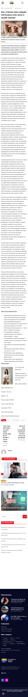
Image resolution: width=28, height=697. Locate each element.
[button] (3, 3)
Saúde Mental (16, 420)
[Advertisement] (14, 574)
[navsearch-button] (20, 2)
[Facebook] (2, 680)
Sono (23, 420)
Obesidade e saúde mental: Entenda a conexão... (13, 482)
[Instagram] (6, 680)
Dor (9, 420)
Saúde (3, 480)
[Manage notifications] (3, 694)
